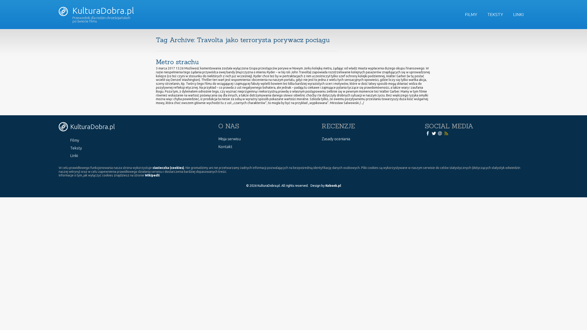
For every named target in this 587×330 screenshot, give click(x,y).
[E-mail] (440, 133)
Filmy (471, 14)
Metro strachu (177, 62)
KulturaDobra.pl (102, 10)
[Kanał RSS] (446, 133)
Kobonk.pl (333, 185)
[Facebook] (427, 133)
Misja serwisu (229, 139)
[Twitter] (434, 133)
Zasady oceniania (336, 139)
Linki (518, 14)
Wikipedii (152, 175)
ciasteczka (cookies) (168, 168)
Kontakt (225, 146)
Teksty (495, 14)
